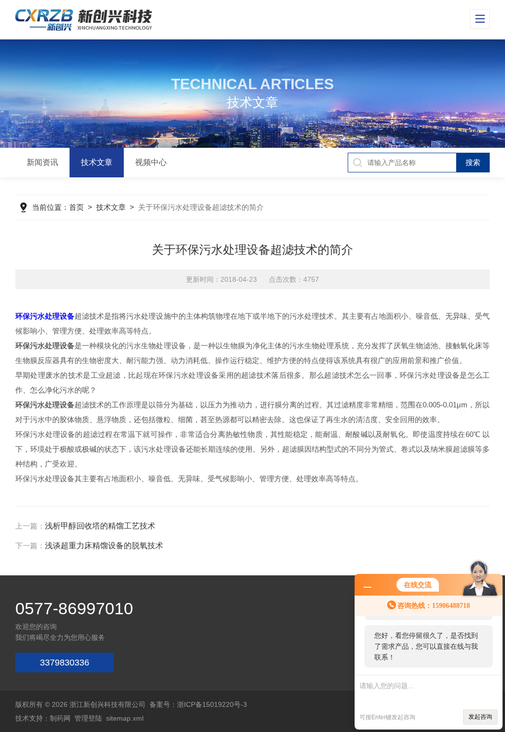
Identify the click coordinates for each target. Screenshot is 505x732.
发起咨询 (480, 716)
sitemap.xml (125, 718)
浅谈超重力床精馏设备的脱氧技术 (104, 545)
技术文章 (96, 162)
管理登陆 (88, 718)
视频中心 (151, 162)
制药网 (60, 718)
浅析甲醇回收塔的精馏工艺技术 (100, 526)
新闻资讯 (42, 162)
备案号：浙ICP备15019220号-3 (198, 704)
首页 (76, 207)
